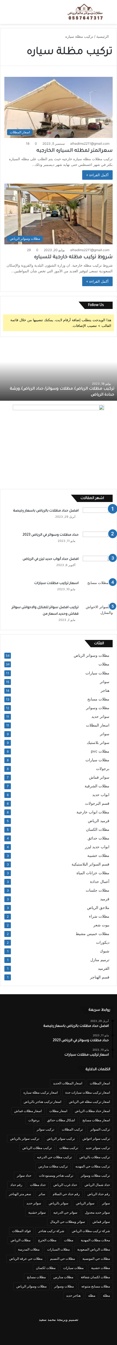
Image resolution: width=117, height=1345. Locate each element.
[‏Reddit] (38, 1333)
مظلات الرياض (20, 1240)
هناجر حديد (73, 1295)
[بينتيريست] (78, 1333)
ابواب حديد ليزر (97, 847)
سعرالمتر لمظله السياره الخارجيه (74, 151)
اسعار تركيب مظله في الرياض (89, 1102)
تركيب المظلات (72, 1129)
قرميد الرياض (98, 821)
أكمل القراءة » (97, 175)
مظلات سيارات (97, 673)
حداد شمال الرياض (97, 1185)
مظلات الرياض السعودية (93, 1249)
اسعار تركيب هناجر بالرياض (42, 1102)
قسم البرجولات (97, 803)
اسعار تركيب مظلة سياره (40, 1092)
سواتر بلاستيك (98, 742)
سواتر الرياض (85, 1203)
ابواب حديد (100, 795)
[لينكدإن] (65, 1333)
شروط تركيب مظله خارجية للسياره (73, 257)
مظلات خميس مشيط (92, 934)
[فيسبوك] (104, 1333)
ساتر (42, 1194)
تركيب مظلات (68, 1148)
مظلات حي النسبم (62, 1258)
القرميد (103, 968)
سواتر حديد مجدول (97, 1212)
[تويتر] (91, 1333)
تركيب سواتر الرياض (61, 1138)
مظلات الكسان (97, 829)
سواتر (104, 682)
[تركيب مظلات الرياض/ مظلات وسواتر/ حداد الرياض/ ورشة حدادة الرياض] (58, 371)
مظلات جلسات (97, 890)
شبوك (104, 951)
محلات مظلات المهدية (95, 1240)
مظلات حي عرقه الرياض (25, 1258)
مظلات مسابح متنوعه (95, 1286)
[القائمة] (7, 14)
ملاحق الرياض (98, 907)
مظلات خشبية (98, 855)
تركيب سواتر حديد (98, 1148)
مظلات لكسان (46, 1268)
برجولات (102, 768)
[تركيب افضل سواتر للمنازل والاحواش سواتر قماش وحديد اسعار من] (98, 614)
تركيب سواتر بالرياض (24, 1138)
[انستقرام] (25, 1333)
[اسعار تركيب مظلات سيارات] (98, 590)
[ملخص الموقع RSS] (12, 1333)
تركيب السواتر (100, 1129)
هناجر (105, 690)
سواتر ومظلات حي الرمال (67, 1222)
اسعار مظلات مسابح (96, 1120)
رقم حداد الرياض (98, 1194)
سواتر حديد (100, 716)
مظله (91, 1295)
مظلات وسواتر (97, 708)
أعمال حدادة (99, 881)
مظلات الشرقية (97, 786)
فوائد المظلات (21, 1231)
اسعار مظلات (58, 1111)
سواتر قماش (99, 777)
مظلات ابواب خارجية (92, 812)
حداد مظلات (38, 1185)
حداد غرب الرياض (65, 1185)
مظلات (103, 664)
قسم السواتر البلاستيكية (90, 864)
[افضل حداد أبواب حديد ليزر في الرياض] (98, 566)
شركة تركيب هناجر (51, 1231)
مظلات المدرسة (28, 1249)
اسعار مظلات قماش (28, 1111)
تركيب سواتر (45, 1129)
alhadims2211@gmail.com (89, 143)
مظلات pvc (100, 751)
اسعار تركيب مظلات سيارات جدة (87, 1092)
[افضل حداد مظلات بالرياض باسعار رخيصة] (98, 517)
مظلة (106, 1295)
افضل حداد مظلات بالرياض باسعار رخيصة (45, 511)
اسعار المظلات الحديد (67, 1083)
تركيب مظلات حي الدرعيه (54, 1157)
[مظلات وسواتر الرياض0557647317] (85, 12)
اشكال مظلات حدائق (61, 1120)
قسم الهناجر (99, 977)
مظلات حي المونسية (96, 1258)
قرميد (104, 899)
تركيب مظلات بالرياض (94, 1157)
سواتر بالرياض (58, 1203)
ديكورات (102, 942)
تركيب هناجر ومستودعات (56, 1175)
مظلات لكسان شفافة (95, 1277)
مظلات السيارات (58, 1249)
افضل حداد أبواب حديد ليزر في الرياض (51, 559)
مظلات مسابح (98, 699)
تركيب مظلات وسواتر (95, 1175)
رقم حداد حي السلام (66, 1194)
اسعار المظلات (97, 725)
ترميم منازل (99, 960)
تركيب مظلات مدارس (53, 1166)
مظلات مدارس (63, 1277)
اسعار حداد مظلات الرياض (92, 1111)
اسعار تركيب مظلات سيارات (56, 583)
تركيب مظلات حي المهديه (92, 1166)
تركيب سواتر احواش (96, 1138)
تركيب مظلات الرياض (37, 1148)
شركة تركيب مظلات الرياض (91, 1231)
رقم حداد (16, 1185)
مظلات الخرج (47, 1240)
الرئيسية (103, 36)
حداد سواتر (24, 1175)
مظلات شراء (99, 916)
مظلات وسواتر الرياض (91, 655)
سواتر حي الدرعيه (65, 1212)
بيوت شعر (101, 925)
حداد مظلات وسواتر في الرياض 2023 (51, 535)
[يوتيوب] (52, 1333)
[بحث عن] (110, 14)
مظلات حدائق (98, 838)
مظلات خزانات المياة (92, 873)
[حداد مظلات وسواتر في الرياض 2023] (98, 542)
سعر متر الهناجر (20, 1194)
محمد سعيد (47, 1319)
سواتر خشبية (37, 1212)
